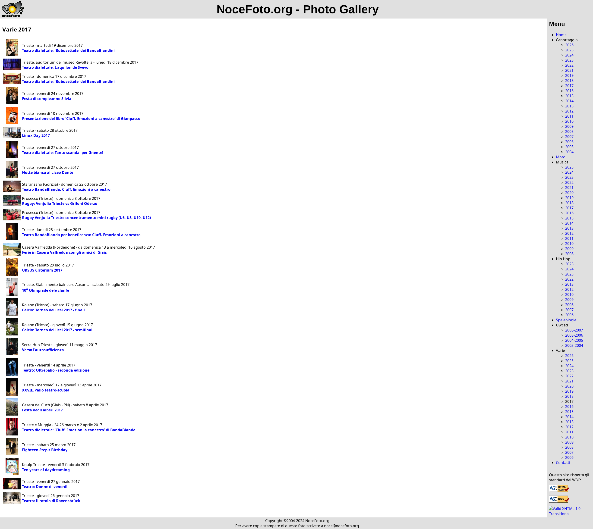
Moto (560, 157)
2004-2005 (574, 340)
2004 (569, 151)
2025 (569, 50)
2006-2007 (574, 330)
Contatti (563, 462)
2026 (569, 44)
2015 (569, 95)
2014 (569, 100)
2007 (569, 136)
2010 (569, 121)
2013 (569, 106)
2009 (569, 126)
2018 (569, 80)
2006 (569, 141)
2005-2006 (574, 335)
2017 (569, 85)
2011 (569, 116)
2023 (569, 60)
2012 (569, 111)
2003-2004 (574, 345)
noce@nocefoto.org (341, 525)
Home (561, 34)
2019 (569, 75)
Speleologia (566, 319)
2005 (569, 146)
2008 (569, 131)
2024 (569, 55)
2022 (569, 65)
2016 (569, 90)
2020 (569, 192)
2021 (569, 70)
